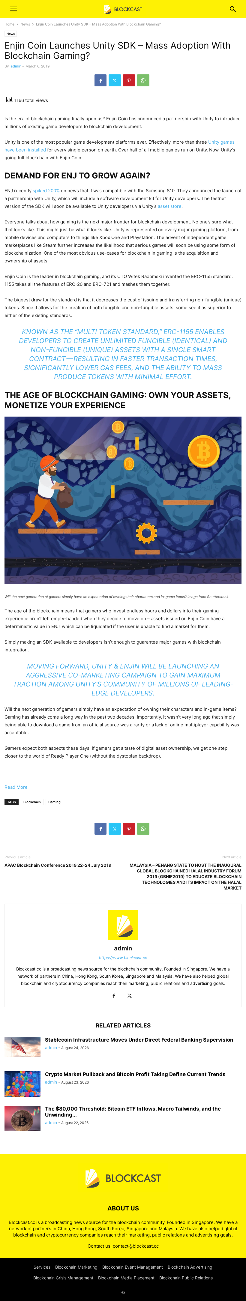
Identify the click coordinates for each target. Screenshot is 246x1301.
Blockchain (32, 802)
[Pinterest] (129, 80)
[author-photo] (123, 940)
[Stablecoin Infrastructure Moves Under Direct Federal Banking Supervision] (22, 1047)
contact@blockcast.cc (136, 1246)
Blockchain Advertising (190, 1267)
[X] (115, 80)
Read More (16, 787)
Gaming (54, 802)
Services (42, 1267)
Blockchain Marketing (76, 1267)
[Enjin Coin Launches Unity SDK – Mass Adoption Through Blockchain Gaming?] (123, 582)
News (25, 24)
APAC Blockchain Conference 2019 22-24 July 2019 (57, 865)
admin (15, 66)
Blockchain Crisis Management (63, 1277)
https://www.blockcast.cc (123, 957)
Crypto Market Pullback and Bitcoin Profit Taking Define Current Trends (135, 1074)
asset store (170, 206)
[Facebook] (100, 80)
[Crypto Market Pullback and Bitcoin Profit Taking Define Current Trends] (22, 1084)
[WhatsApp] (143, 80)
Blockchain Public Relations (186, 1277)
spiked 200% (46, 190)
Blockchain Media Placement (126, 1277)
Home (9, 24)
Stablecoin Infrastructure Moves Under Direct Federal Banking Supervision (139, 1040)
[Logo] (123, 1190)
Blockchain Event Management (132, 1267)
